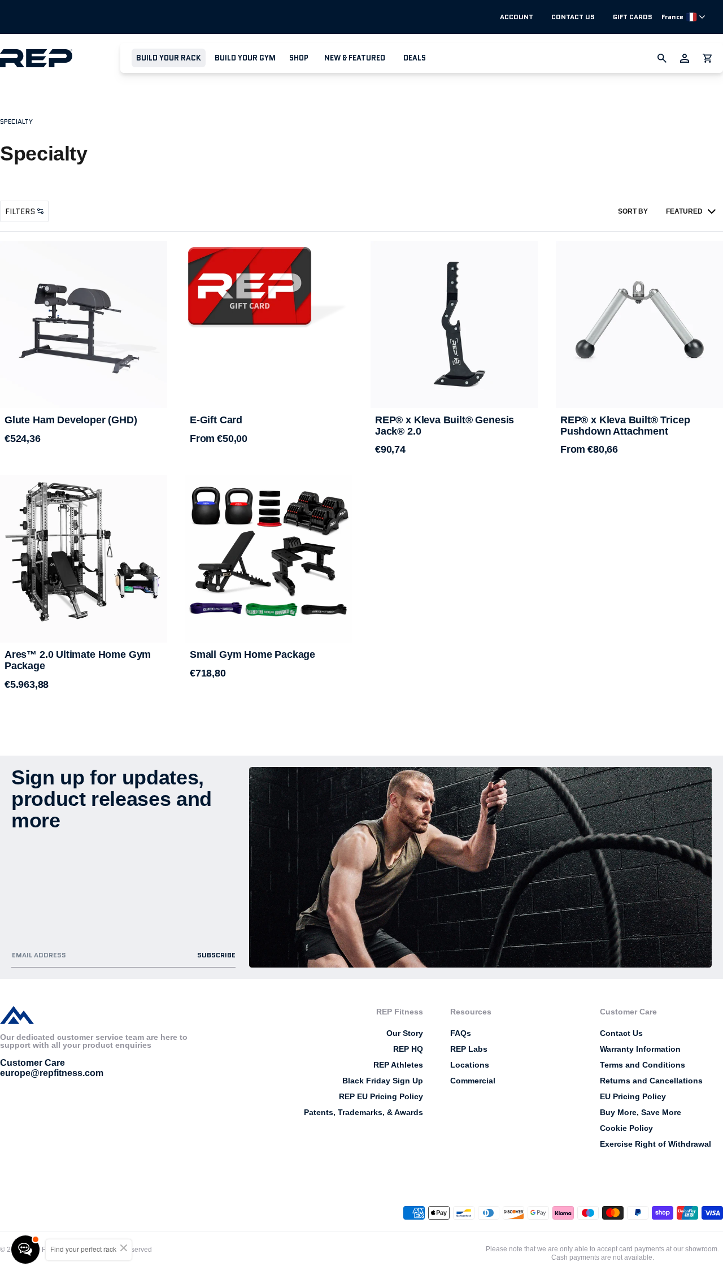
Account (516, 17)
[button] (168, 58)
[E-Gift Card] (268, 294)
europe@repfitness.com (51, 1073)
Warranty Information (640, 1048)
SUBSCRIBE (216, 955)
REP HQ (408, 1048)
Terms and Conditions (642, 1064)
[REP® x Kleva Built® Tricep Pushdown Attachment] (639, 324)
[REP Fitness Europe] (60, 58)
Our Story (404, 1033)
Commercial (472, 1080)
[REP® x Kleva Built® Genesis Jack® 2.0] (454, 324)
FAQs (460, 1033)
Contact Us (573, 17)
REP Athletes (398, 1064)
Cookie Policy (626, 1128)
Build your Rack (168, 58)
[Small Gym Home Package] (268, 559)
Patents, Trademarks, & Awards (363, 1112)
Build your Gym (245, 58)
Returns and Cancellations (651, 1080)
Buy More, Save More (640, 1112)
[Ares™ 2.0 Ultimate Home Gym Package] (83, 559)
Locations (469, 1064)
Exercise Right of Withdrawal (655, 1143)
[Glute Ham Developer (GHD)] (83, 324)
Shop (298, 58)
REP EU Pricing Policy (381, 1096)
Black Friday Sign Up (382, 1080)
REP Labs (468, 1048)
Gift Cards (632, 17)
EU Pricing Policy (633, 1096)
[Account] (684, 58)
